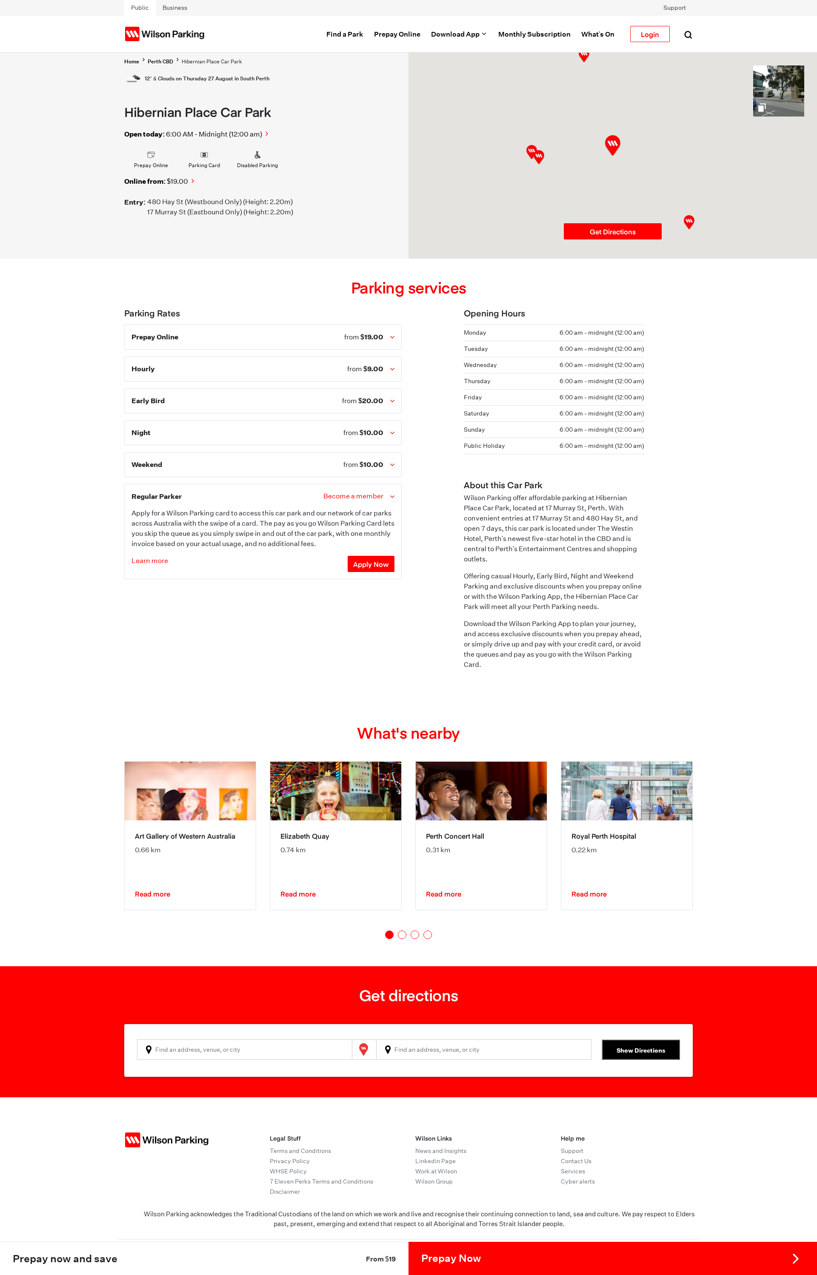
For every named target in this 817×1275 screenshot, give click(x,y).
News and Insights (440, 1150)
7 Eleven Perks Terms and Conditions (321, 1181)
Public (140, 7)
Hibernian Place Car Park (212, 61)
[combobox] (244, 1049)
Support (674, 7)
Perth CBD (160, 61)
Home (131, 61)
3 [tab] (415, 935)
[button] (539, 157)
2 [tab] (402, 935)
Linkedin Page (435, 1161)
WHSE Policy (288, 1171)
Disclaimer (285, 1191)
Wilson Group (434, 1181)
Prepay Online (397, 34)
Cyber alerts (578, 1181)
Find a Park (344, 34)
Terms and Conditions (300, 1150)
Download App (456, 34)
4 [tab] (427, 935)
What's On (597, 34)
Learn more (149, 561)
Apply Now (371, 564)
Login (650, 34)
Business (175, 7)
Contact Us (576, 1161)
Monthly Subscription (534, 34)
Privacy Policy (290, 1161)
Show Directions (641, 1050)
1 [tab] (389, 935)
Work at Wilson (436, 1171)
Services (573, 1171)
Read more (152, 893)
